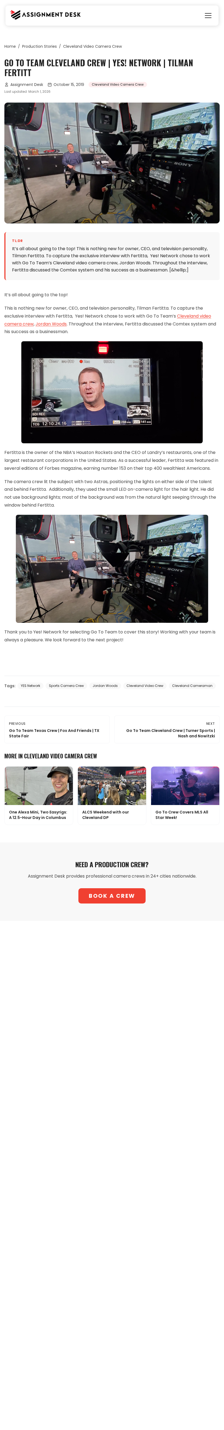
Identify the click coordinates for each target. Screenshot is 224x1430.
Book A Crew (112, 896)
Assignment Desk (26, 84)
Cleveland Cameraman (192, 685)
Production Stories (39, 46)
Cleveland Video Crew (144, 685)
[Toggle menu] (208, 16)
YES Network (30, 685)
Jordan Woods (105, 685)
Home (10, 46)
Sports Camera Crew (66, 685)
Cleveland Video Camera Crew (92, 46)
